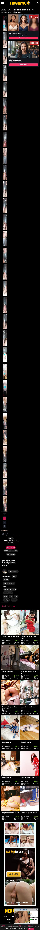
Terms (9, 920)
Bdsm (14, 576)
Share (15, 550)
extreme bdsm (8, 593)
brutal (5, 596)
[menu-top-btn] (2, 3)
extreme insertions (10, 589)
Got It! (31, 929)
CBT (16, 596)
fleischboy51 (13, 571)
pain (11, 596)
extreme (14, 600)
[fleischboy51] (4, 571)
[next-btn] (4, 526)
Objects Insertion (9, 583)
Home (5, 917)
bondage (6, 600)
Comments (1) (11, 554)
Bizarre (6, 579)
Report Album (8, 550)
